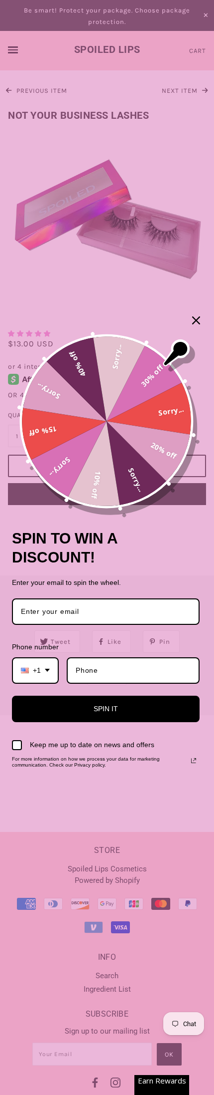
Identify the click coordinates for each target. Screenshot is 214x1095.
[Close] (196, 320)
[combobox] (35, 670)
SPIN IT (106, 709)
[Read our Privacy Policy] (194, 761)
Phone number (35, 647)
